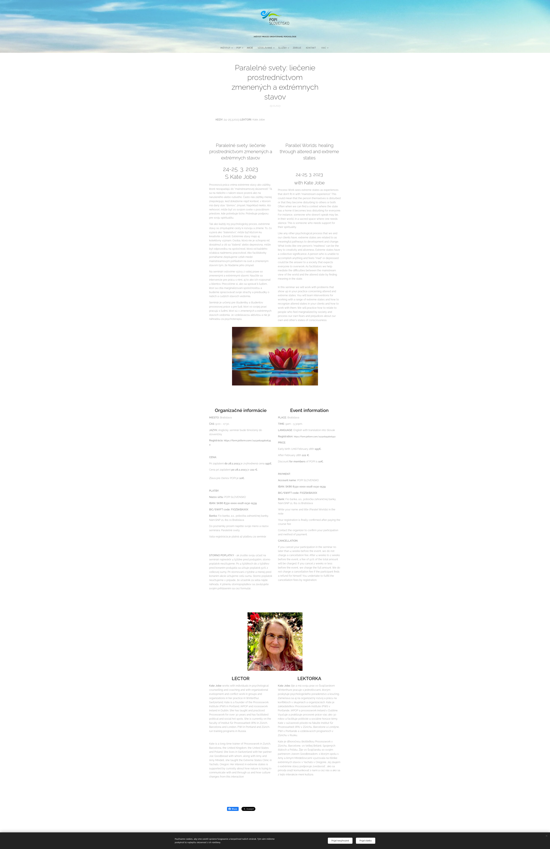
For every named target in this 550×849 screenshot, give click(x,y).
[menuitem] (227, 47)
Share (234, 809)
